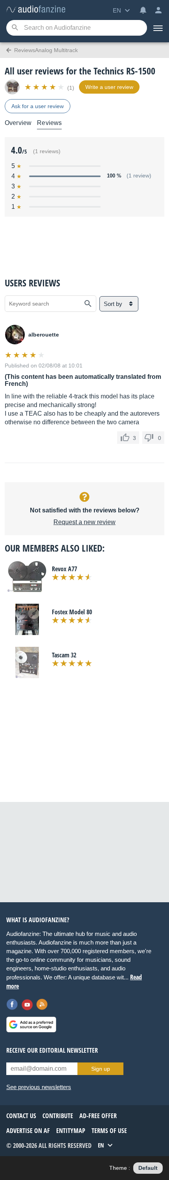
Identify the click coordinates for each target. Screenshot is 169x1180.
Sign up (100, 1069)
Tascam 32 (64, 655)
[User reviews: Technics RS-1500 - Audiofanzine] (35, 9)
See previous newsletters (38, 1087)
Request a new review (84, 522)
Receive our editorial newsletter (52, 1050)
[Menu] (158, 28)
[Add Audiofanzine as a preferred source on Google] (31, 1024)
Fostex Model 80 (72, 612)
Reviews (49, 122)
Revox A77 (64, 569)
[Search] (14, 28)
